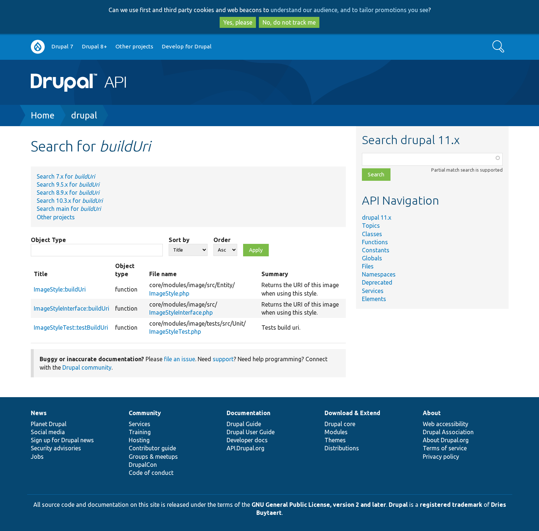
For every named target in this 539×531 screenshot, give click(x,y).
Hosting (139, 440)
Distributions (341, 448)
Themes (335, 440)
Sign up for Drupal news (62, 440)
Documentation (248, 413)
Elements (374, 299)
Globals (372, 258)
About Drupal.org (446, 440)
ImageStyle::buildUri (60, 289)
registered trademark (451, 504)
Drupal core (339, 424)
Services (373, 291)
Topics (371, 225)
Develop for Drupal (187, 46)
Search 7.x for (66, 176)
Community (145, 413)
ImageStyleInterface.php (181, 312)
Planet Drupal (48, 424)
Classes (372, 234)
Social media (48, 432)
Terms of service (445, 448)
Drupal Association (448, 432)
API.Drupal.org (245, 448)
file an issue (179, 359)
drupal (84, 115)
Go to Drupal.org (38, 47)
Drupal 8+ (94, 46)
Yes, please (237, 22)
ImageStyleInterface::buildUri (71, 308)
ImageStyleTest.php (175, 331)
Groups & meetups (153, 456)
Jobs (37, 456)
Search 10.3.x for (70, 200)
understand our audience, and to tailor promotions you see (349, 10)
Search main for (69, 208)
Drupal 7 (62, 46)
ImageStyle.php (169, 293)
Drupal (398, 504)
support (223, 359)
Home (43, 115)
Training (140, 432)
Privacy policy (441, 456)
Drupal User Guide (251, 432)
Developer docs (247, 440)
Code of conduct (151, 472)
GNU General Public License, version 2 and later (319, 504)
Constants (375, 250)
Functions (375, 242)
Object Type (48, 240)
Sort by (179, 240)
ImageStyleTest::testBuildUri (71, 327)
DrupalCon (143, 464)
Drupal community (86, 367)
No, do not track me (289, 22)
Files (368, 266)
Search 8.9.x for (68, 192)
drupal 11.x (376, 217)
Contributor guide (152, 448)
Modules (336, 432)
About (432, 413)
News (39, 413)
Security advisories (56, 448)
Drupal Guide (244, 424)
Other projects (134, 46)
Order (222, 240)
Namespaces (379, 274)
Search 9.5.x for (68, 184)
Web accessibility (445, 424)
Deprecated (377, 282)
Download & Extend (352, 413)
